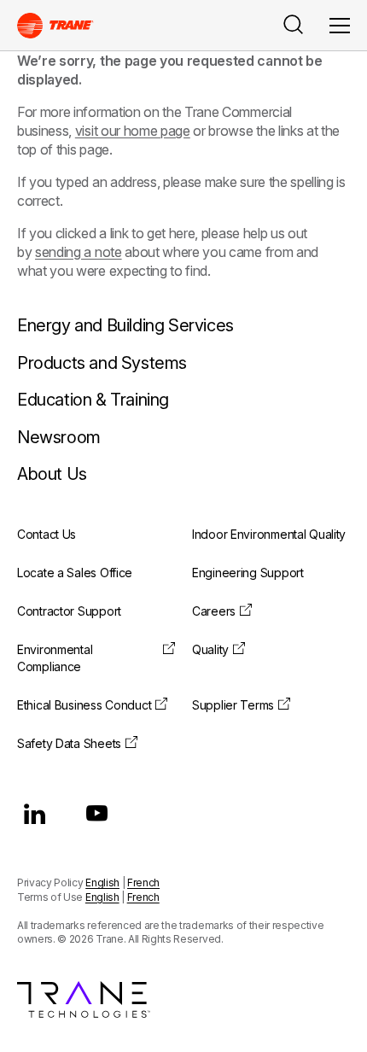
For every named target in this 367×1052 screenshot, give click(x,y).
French (143, 882)
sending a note (78, 251)
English (102, 882)
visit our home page (132, 130)
